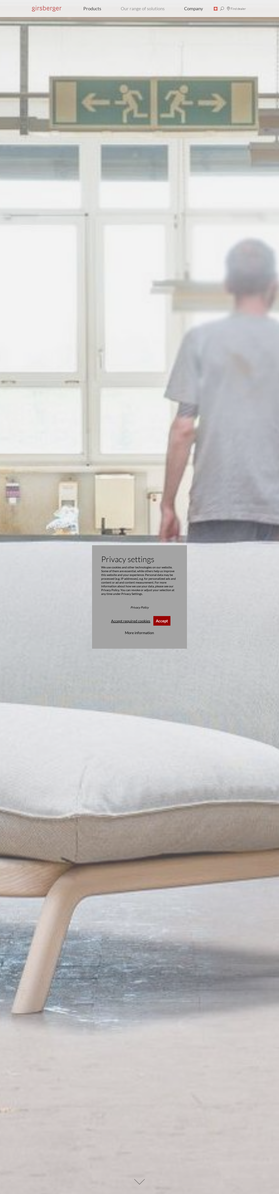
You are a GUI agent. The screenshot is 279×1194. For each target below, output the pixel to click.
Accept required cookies (130, 621)
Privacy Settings (131, 593)
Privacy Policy (110, 590)
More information (139, 632)
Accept (162, 621)
